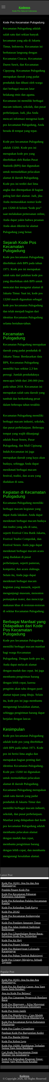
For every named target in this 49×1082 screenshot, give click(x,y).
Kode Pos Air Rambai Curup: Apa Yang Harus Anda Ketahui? (23, 987)
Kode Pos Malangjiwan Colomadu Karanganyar (20, 950)
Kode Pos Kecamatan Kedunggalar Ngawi (21, 917)
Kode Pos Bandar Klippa (15, 1036)
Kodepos (24, 7)
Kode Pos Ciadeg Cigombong (18, 1028)
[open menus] (3, 7)
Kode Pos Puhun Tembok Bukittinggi (22, 955)
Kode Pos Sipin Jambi (14, 1010)
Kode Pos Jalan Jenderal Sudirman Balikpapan (21, 928)
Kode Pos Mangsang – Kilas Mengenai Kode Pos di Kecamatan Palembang (23, 1005)
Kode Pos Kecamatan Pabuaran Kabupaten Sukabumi (19, 895)
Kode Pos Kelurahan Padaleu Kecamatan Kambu (24, 902)
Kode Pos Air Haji (12, 940)
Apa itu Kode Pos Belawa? (16, 993)
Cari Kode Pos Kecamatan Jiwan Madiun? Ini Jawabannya (20, 1053)
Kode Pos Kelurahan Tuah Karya (20, 907)
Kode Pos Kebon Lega (14, 1041)
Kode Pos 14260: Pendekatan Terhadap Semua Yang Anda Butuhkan (23, 1046)
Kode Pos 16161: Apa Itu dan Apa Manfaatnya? (20, 884)
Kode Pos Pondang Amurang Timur (21, 922)
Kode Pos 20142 (11, 911)
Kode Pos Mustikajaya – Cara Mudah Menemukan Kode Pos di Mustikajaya (23, 1016)
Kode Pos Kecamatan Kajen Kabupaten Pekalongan (23, 1023)
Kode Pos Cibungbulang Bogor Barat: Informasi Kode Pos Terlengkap (22, 934)
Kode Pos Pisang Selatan (15, 944)
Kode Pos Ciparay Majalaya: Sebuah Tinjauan (22, 961)
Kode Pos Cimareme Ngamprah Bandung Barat (24, 998)
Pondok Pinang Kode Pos (15, 889)
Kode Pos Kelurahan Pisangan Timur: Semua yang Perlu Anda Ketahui (22, 1060)
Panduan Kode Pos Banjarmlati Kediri (23, 1032)
